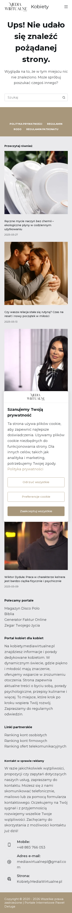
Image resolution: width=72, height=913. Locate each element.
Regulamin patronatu (42, 129)
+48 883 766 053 (31, 847)
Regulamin (54, 123)
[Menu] (66, 6)
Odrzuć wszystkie (36, 482)
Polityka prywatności (25, 469)
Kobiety (40, 6)
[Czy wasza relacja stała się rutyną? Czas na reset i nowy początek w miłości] (36, 273)
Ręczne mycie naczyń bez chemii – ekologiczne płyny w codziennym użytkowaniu (29, 225)
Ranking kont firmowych (25, 741)
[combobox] (32, 97)
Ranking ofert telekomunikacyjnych (35, 746)
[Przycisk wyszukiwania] (63, 97)
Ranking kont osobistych (25, 735)
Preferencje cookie (36, 496)
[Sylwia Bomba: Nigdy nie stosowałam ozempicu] (36, 360)
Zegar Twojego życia (22, 625)
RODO (18, 129)
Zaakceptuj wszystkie (36, 511)
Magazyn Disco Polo (22, 608)
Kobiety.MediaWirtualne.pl (39, 882)
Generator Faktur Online (25, 620)
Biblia (9, 614)
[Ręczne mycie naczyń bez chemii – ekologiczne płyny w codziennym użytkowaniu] (36, 182)
